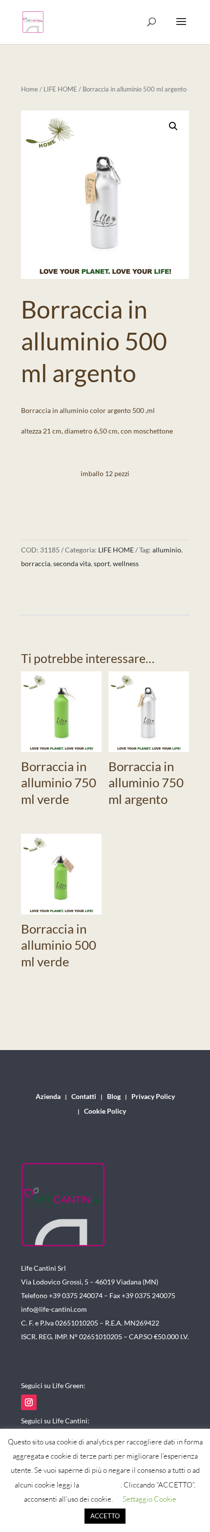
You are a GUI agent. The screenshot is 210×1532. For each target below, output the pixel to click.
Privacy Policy (153, 1096)
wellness (126, 563)
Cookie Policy (105, 1111)
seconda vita (72, 563)
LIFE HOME (60, 89)
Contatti (83, 1096)
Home (29, 89)
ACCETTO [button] (105, 1516)
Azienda (48, 1096)
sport (102, 563)
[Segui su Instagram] (29, 1402)
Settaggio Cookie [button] (149, 1499)
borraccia (35, 563)
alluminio (166, 550)
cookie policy (101, 1484)
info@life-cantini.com (54, 1309)
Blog (114, 1096)
